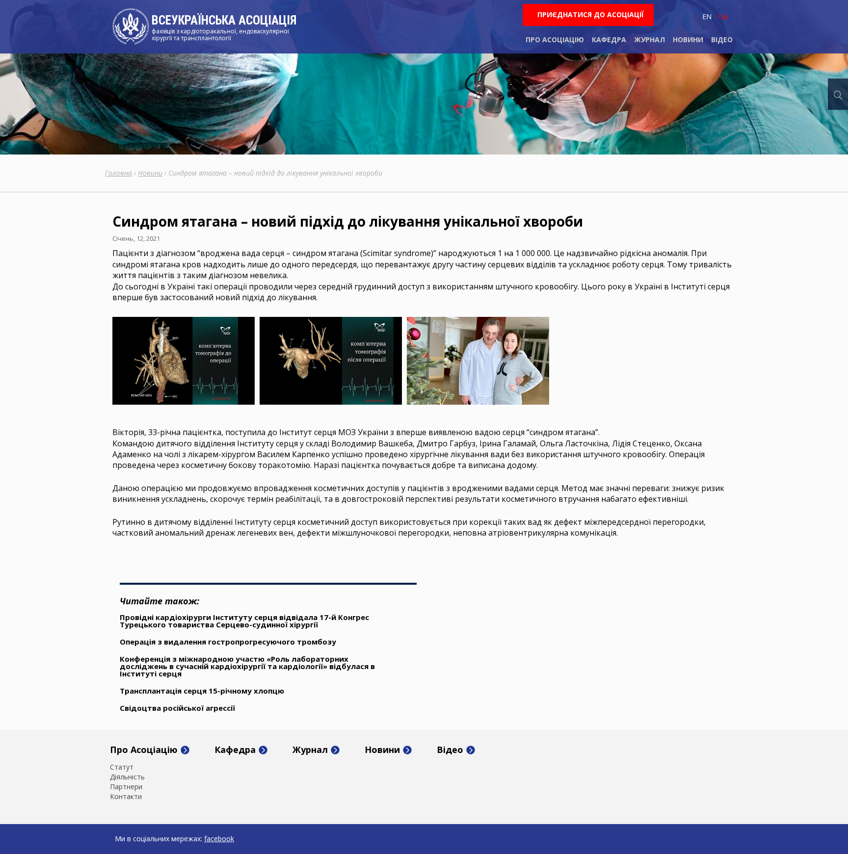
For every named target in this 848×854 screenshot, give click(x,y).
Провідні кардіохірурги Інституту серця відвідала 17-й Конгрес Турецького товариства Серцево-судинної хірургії (244, 620)
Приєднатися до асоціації (590, 14)
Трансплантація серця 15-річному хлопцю (202, 691)
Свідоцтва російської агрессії (177, 708)
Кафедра (609, 39)
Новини (688, 39)
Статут (121, 767)
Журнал (649, 39)
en (707, 16)
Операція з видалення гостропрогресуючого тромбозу (228, 642)
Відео (722, 39)
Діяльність (127, 777)
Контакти (126, 796)
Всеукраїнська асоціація (224, 20)
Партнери (126, 786)
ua (723, 16)
